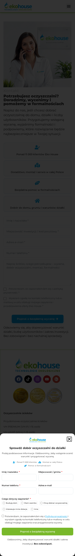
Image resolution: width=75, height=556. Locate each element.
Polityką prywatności (56, 516)
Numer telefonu (10, 485)
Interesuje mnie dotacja (16, 509)
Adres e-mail (45, 485)
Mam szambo (30, 503)
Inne (36, 509)
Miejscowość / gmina (49, 472)
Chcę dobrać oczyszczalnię (55, 503)
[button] (69, 439)
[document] (37, 278)
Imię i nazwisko (10, 472)
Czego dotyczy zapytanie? (16, 499)
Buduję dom (11, 503)
